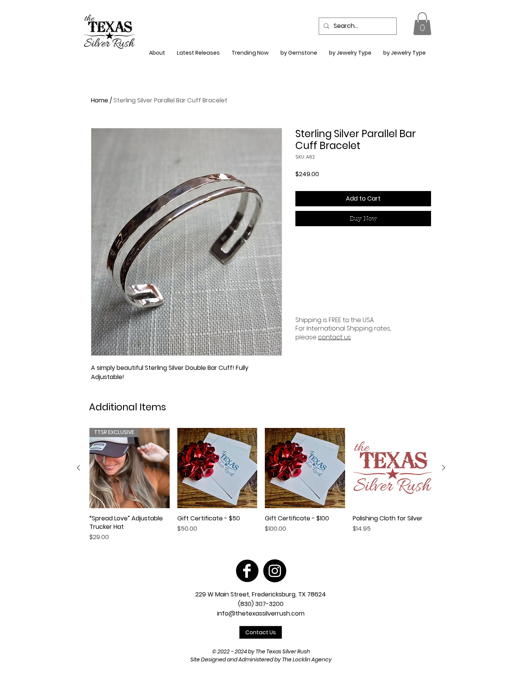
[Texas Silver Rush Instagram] (274, 570)
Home (99, 100)
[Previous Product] (78, 467)
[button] (422, 23)
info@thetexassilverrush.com (261, 613)
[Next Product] (443, 467)
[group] (261, 485)
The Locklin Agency (307, 659)
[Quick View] (217, 468)
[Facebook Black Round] (247, 570)
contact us (334, 337)
